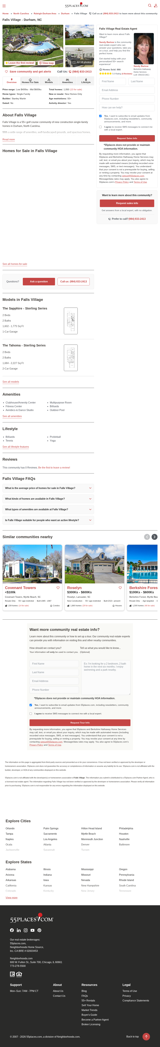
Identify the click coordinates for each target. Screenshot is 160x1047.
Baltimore (124, 844)
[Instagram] (26, 930)
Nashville (124, 839)
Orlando (10, 828)
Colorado (11, 891)
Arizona (10, 874)
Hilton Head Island (91, 828)
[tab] (12, 81)
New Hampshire (90, 885)
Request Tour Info (80, 722)
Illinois (47, 869)
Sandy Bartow (106, 42)
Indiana (47, 874)
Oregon (123, 869)
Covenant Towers (20, 588)
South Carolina (127, 885)
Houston (123, 833)
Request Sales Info (127, 138)
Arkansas (11, 880)
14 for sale (23, 606)
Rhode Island (126, 880)
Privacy (126, 996)
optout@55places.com (133, 175)
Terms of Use (140, 182)
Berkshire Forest (144, 588)
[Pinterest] (39, 930)
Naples (10, 839)
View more (12, 897)
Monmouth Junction (92, 839)
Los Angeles (50, 839)
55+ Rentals (88, 1000)
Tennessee (125, 891)
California (11, 885)
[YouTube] (32, 930)
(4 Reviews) (127, 74)
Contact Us (59, 996)
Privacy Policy (122, 182)
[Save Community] (58, 588)
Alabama (11, 869)
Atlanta (47, 844)
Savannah (49, 850)
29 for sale (87, 606)
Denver (85, 844)
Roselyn (74, 588)
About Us (58, 991)
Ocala (9, 844)
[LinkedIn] (19, 930)
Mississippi (87, 869)
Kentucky (48, 891)
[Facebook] (12, 930)
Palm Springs (50, 828)
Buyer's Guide (89, 1014)
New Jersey (87, 891)
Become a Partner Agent (95, 1019)
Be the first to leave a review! (54, 467)
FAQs (85, 996)
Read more (8, 139)
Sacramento (50, 833)
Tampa (9, 833)
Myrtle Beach (88, 833)
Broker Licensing (91, 1024)
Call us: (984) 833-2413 (73, 281)
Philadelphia (126, 828)
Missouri (86, 874)
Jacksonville (12, 850)
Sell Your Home (90, 1005)
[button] (48, 488)
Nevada (85, 880)
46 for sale (149, 606)
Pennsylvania (126, 874)
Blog (84, 991)
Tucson (85, 850)
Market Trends (89, 1010)
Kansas (47, 885)
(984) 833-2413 (111, 13)
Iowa (46, 880)
